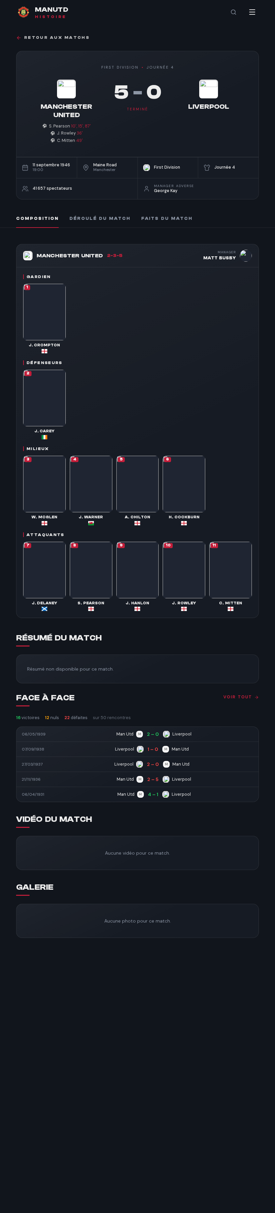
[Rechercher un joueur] (233, 12)
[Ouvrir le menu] (252, 12)
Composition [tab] (37, 218)
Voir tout (237, 697)
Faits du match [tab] (166, 218)
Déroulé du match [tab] (99, 218)
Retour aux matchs (57, 37)
